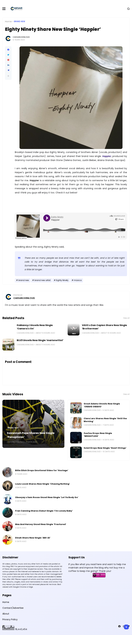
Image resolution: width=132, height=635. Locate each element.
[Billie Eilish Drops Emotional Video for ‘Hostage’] (7, 472)
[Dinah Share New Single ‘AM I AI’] (7, 539)
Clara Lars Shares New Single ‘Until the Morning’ (105, 420)
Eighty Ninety (62, 280)
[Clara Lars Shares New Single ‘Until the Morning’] (76, 423)
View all (126, 318)
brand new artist (42, 280)
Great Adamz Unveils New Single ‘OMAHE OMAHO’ (102, 405)
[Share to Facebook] (8, 50)
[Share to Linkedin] (8, 65)
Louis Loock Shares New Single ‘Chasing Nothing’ (42, 484)
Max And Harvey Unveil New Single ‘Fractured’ (40, 524)
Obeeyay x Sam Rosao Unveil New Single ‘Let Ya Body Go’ (46, 497)
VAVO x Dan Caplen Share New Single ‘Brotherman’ (104, 327)
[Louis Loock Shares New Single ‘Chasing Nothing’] (7, 486)
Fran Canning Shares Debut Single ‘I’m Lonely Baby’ (44, 510)
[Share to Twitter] (8, 55)
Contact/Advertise (13, 608)
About (5, 613)
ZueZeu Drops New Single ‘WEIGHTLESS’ (98, 434)
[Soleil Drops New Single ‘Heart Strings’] (76, 452)
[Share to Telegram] (8, 70)
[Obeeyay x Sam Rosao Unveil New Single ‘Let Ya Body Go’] (7, 499)
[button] (8, 75)
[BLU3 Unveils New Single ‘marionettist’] (8, 345)
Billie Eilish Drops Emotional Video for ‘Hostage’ (41, 470)
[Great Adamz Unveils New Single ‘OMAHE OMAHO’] (76, 408)
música (78, 280)
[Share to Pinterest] (8, 60)
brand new (19, 21)
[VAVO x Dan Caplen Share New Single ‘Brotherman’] (74, 329)
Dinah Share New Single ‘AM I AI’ (32, 537)
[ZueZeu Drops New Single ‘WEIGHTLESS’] (76, 437)
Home (8, 21)
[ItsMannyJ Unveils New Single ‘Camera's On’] (8, 329)
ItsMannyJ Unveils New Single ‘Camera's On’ (35, 327)
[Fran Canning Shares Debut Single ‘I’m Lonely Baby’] (7, 513)
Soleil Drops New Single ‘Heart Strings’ (105, 448)
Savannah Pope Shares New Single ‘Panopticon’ (30, 435)
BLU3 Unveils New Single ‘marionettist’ (40, 340)
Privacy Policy (10, 619)
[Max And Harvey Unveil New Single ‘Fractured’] (7, 526)
